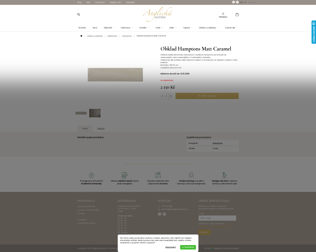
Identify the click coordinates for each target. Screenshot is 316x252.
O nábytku (81, 220)
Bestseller (130, 2)
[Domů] (81, 36)
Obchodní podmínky (86, 206)
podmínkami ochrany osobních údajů (214, 226)
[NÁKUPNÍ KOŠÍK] (234, 14)
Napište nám (115, 2)
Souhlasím (189, 247)
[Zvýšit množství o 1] (171, 96)
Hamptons (218, 143)
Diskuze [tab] (101, 128)
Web (88, 2)
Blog (79, 2)
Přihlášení (223, 17)
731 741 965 (166, 206)
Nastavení (171, 247)
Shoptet (217, 248)
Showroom (100, 2)
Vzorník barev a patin (86, 223)
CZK (241, 2)
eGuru (236, 248)
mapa (120, 211)
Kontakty (81, 213)
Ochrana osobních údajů (88, 210)
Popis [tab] (85, 128)
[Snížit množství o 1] (166, 96)
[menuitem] (82, 28)
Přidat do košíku (209, 96)
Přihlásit (204, 232)
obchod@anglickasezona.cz (175, 209)
